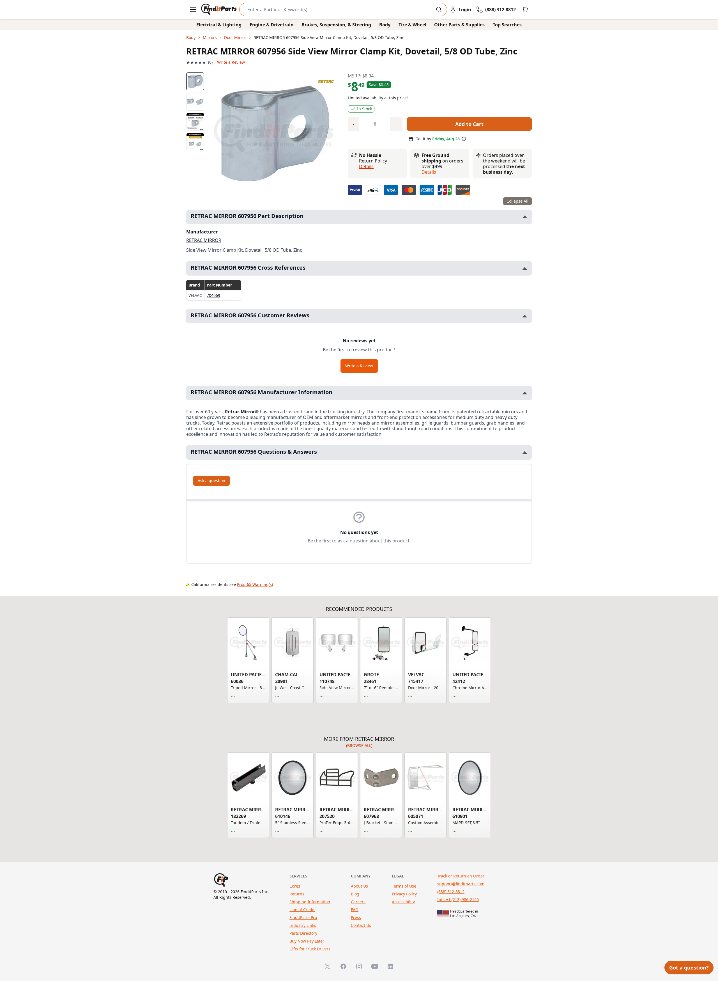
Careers (358, 901)
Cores (294, 886)
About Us (359, 886)
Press (356, 917)
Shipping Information (309, 901)
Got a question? (689, 967)
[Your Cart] (525, 9)
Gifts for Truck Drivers (309, 949)
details (429, 172)
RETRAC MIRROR (203, 240)
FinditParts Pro (303, 917)
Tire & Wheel (412, 25)
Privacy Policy (404, 894)
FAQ (354, 909)
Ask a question (211, 480)
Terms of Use (404, 886)
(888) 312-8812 (450, 891)
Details (366, 166)
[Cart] (525, 9)
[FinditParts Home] (219, 10)
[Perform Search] (439, 9)
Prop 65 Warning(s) (255, 584)
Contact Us (361, 925)
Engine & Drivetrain (272, 25)
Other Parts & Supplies (459, 25)
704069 (213, 295)
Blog (355, 894)
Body (384, 25)
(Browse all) (359, 745)
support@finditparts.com (460, 883)
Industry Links (302, 925)
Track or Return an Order (460, 876)
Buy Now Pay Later (306, 941)
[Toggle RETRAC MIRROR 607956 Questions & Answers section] (524, 452)
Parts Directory (303, 933)
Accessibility (403, 901)
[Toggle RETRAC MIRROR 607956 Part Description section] (524, 216)
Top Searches (507, 25)
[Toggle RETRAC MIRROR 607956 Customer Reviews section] (524, 316)
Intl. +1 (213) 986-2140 (458, 899)
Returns (296, 894)
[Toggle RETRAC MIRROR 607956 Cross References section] (524, 268)
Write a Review (231, 62)
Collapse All (517, 201)
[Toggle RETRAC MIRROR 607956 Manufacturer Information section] (524, 393)
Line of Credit (302, 909)
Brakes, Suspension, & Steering (336, 25)
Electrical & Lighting (218, 25)
